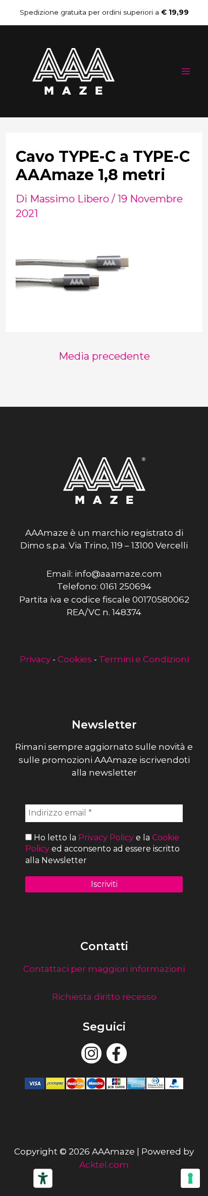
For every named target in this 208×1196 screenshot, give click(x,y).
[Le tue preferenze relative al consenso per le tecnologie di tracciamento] (190, 1178)
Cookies (75, 659)
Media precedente (104, 356)
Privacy (35, 659)
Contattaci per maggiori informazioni (104, 969)
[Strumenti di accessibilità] (43, 1178)
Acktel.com (104, 1165)
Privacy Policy (106, 837)
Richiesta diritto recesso (104, 997)
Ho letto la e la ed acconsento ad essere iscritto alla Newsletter (102, 849)
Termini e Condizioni (144, 659)
